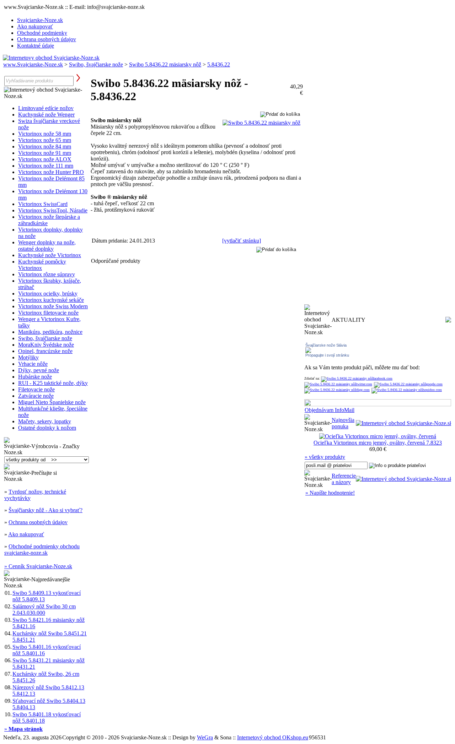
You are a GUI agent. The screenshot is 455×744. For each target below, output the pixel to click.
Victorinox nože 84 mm (44, 146)
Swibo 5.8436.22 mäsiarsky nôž (165, 64)
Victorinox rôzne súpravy (46, 274)
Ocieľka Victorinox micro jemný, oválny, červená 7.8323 (378, 443)
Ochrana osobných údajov (46, 39)
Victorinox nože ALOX (44, 159)
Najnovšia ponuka (343, 423)
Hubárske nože (35, 377)
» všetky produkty (325, 457)
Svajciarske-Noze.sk (40, 20)
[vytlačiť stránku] (241, 241)
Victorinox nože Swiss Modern (53, 306)
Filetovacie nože (36, 389)
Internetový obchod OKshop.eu (272, 737)
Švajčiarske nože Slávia (326, 345)
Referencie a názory (344, 479)
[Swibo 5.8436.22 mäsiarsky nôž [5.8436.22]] (261, 123)
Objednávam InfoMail (329, 410)
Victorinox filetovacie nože (48, 313)
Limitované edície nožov (46, 108)
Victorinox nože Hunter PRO (51, 172)
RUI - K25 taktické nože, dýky (53, 383)
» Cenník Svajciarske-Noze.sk (38, 566)
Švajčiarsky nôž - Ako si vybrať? (45, 510)
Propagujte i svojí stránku (327, 355)
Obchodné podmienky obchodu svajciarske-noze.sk (42, 549)
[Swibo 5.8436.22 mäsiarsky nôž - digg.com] (337, 390)
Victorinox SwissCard (43, 204)
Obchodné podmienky (42, 33)
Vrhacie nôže (33, 364)
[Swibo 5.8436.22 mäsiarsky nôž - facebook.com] (356, 378)
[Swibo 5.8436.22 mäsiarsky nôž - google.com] (408, 384)
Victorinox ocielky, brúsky (47, 293)
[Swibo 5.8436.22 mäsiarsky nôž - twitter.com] (338, 384)
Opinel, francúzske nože (45, 351)
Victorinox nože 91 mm (44, 153)
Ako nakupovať (35, 26)
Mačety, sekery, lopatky (44, 421)
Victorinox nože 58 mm (44, 134)
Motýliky (28, 357)
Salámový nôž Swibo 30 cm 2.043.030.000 (44, 609)
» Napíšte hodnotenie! (330, 493)
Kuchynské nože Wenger (46, 115)
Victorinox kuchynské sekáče (51, 300)
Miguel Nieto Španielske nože (52, 402)
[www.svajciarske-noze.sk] (51, 58)
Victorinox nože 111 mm (45, 166)
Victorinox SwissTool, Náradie (52, 210)
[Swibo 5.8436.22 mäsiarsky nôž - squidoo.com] (406, 390)
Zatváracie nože (36, 396)
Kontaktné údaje (35, 46)
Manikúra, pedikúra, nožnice (50, 332)
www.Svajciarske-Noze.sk (33, 64)
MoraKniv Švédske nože (46, 345)
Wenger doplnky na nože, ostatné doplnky (47, 245)
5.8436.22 (218, 64)
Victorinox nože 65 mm (44, 140)
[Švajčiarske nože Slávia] (308, 351)
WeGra (205, 737)
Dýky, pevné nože (38, 370)
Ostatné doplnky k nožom (47, 428)
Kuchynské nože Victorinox (49, 255)
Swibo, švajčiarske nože (96, 64)
